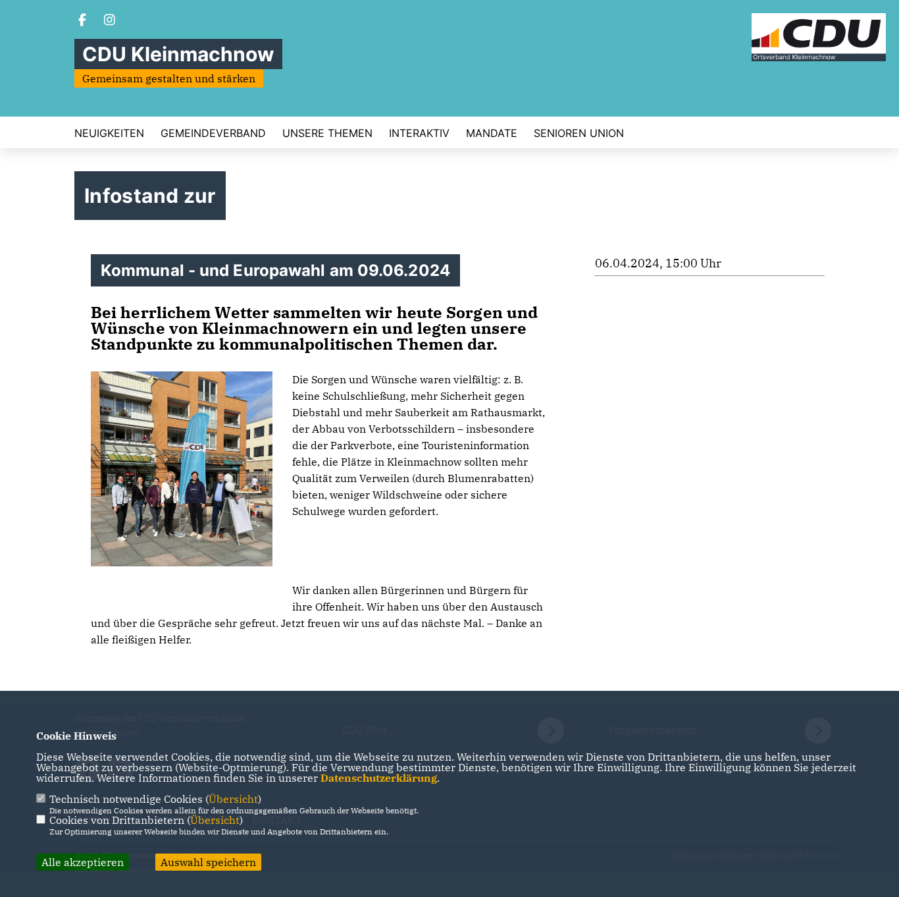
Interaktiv (419, 133)
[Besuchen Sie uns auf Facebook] (82, 21)
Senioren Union (579, 133)
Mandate (491, 133)
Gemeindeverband (213, 133)
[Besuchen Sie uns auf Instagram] (110, 21)
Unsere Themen (327, 133)
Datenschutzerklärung (379, 777)
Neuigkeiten (109, 133)
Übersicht (233, 798)
